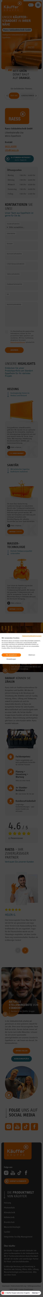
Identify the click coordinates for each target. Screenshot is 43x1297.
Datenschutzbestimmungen (31, 636)
